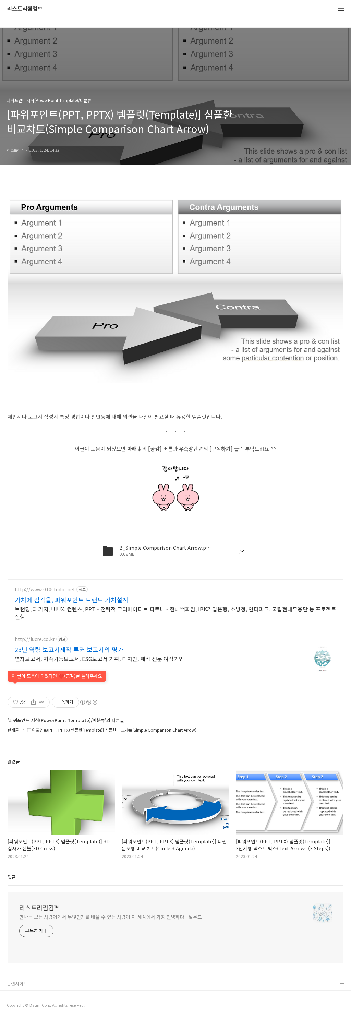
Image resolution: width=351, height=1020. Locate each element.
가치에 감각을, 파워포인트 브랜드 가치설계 (71, 600)
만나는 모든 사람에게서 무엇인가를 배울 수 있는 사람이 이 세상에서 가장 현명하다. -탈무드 (110, 916)
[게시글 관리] (42, 702)
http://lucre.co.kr (35, 639)
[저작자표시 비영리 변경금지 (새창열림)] (88, 702)
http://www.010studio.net (45, 589)
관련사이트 (17, 983)
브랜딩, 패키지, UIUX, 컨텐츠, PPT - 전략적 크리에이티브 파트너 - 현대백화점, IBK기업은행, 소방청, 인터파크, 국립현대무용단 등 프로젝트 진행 (175, 612)
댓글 (12, 877)
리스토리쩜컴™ (24, 8)
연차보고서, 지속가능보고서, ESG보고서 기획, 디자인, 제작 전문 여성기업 (99, 658)
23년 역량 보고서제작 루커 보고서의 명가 (69, 649)
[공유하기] (33, 702)
